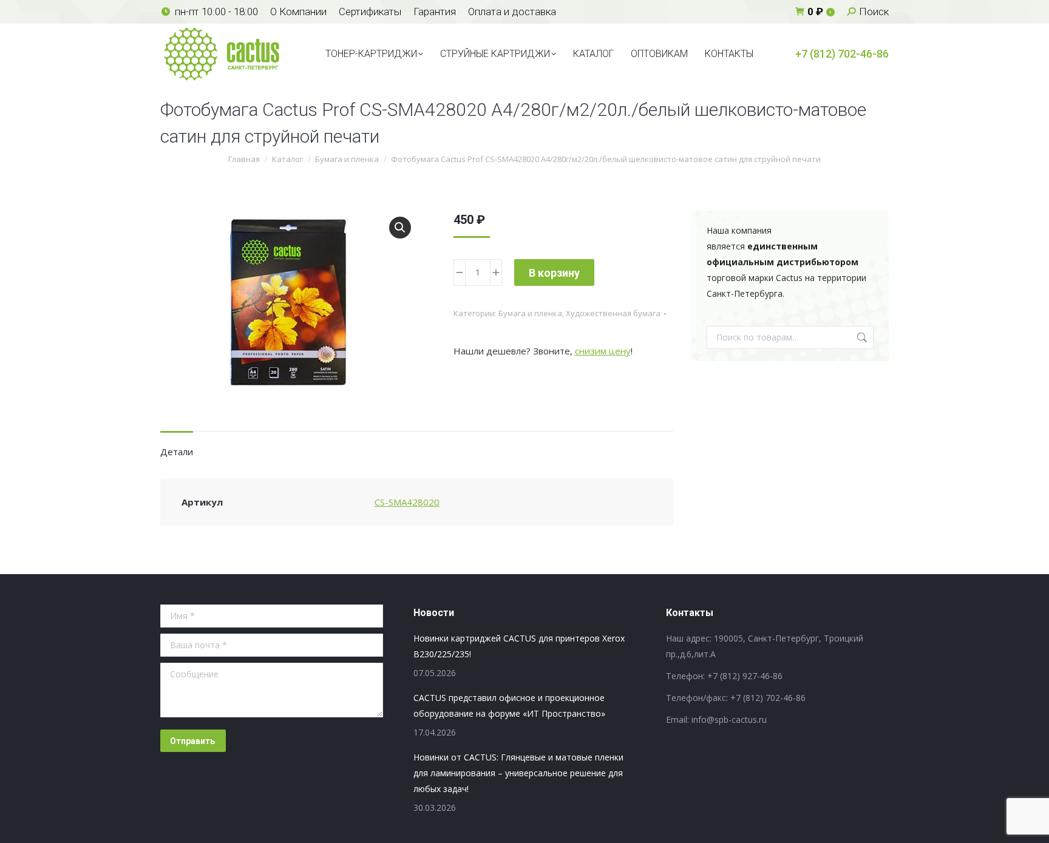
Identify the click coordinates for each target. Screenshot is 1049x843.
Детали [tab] (176, 451)
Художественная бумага (613, 313)
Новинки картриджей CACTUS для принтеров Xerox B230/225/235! (519, 646)
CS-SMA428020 (407, 502)
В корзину (554, 272)
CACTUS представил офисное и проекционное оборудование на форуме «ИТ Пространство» (509, 705)
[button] (400, 228)
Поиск (861, 337)
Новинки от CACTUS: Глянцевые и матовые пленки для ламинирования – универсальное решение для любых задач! (518, 772)
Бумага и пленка (530, 313)
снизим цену (603, 351)
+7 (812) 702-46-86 (842, 53)
